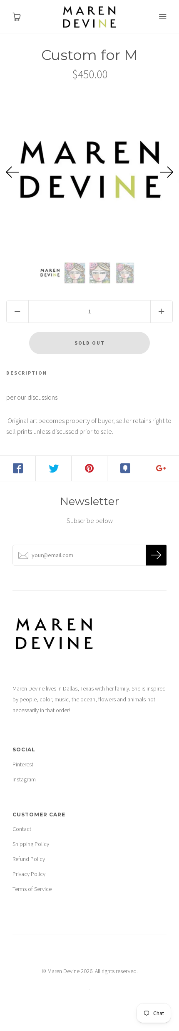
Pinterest (22, 764)
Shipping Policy (30, 844)
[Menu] (162, 16)
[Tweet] (54, 468)
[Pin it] (89, 468)
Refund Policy (28, 859)
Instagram (24, 779)
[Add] (161, 468)
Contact (21, 829)
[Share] (18, 468)
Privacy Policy (28, 874)
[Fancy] (125, 468)
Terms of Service (32, 889)
